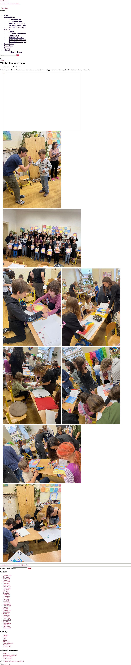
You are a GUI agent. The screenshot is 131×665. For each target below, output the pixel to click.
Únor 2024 (6, 616)
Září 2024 (5, 609)
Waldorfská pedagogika (17, 28)
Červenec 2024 (7, 610)
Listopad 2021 (7, 628)
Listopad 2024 (7, 605)
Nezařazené (6, 641)
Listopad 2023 (7, 620)
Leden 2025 (6, 602)
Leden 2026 (6, 585)
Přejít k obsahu (4, 1)
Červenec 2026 (7, 575)
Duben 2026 (6, 580)
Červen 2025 (6, 594)
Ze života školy (7, 646)
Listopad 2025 (7, 588)
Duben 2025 (6, 597)
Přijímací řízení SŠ (8, 643)
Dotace (5, 637)
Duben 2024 (6, 615)
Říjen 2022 (6, 624)
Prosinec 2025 (7, 586)
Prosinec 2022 (7, 623)
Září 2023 (5, 621)
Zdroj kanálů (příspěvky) (10, 655)
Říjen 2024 (6, 607)
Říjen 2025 (6, 590)
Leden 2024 (6, 618)
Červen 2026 (6, 577)
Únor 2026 (6, 583)
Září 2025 (5, 591)
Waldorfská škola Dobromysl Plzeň (9, 3)
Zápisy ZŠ (6, 644)
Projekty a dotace (15, 52)
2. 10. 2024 (18, 67)
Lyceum (5, 640)
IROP (4, 638)
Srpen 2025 (6, 593)
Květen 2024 (6, 613)
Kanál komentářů (8, 656)
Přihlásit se (6, 653)
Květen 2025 (6, 596)
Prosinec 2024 (7, 604)
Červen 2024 (6, 612)
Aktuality (2, 60)
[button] (45, 11)
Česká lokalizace (7, 658)
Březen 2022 (6, 626)
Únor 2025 (6, 601)
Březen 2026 (6, 582)
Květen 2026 (6, 578)
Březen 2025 (6, 599)
